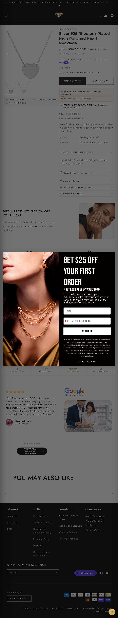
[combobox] (69, 321)
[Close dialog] (6, 255)
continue (87, 331)
